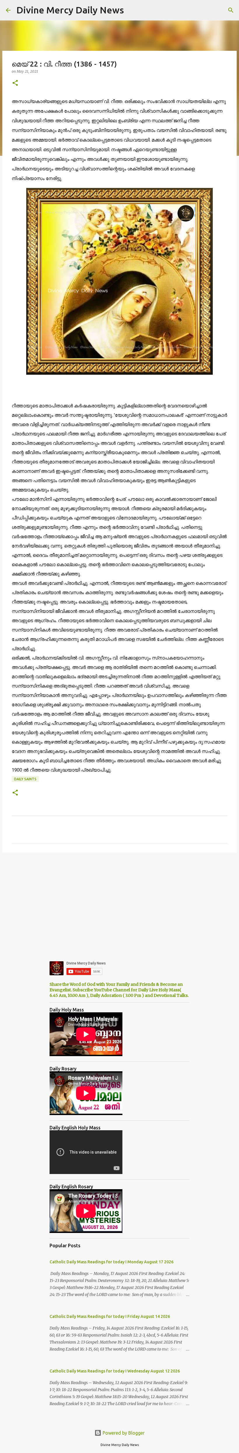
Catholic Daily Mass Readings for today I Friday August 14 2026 (110, 1316)
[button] (15, 83)
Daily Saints (25, 779)
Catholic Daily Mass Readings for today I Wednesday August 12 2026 (115, 1371)
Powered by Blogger (123, 1432)
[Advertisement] (119, 902)
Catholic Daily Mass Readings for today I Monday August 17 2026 (111, 1262)
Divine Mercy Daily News (70, 10)
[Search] (230, 10)
